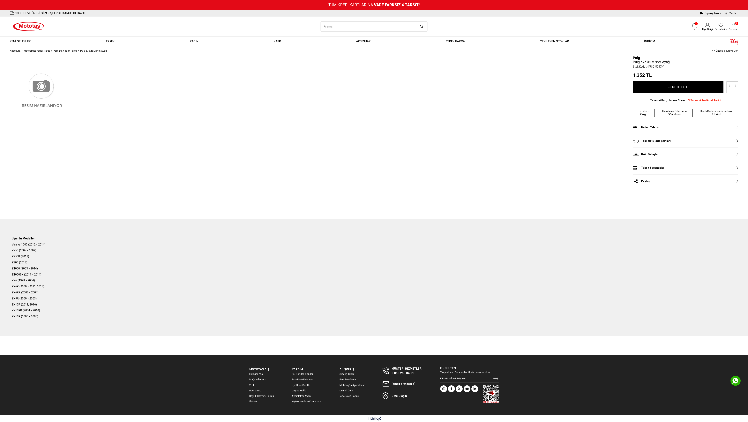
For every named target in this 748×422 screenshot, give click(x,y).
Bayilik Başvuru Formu (261, 396)
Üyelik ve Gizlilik (301, 385)
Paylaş (645, 181)
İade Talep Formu (349, 396)
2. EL (252, 385)
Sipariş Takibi (713, 13)
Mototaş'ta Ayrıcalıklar (352, 385)
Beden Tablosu (650, 127)
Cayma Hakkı (299, 390)
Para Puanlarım (348, 379)
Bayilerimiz (255, 390)
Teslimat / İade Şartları (656, 140)
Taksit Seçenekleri (653, 167)
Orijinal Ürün (346, 390)
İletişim (253, 401)
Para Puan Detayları (302, 379)
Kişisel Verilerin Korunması (306, 401)
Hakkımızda (256, 374)
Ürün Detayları (650, 154)
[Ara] (421, 26)
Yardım (733, 13)
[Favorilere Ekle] (732, 87)
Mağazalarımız (257, 379)
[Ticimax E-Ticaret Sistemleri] (374, 419)
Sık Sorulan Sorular (302, 374)
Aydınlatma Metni (301, 396)
